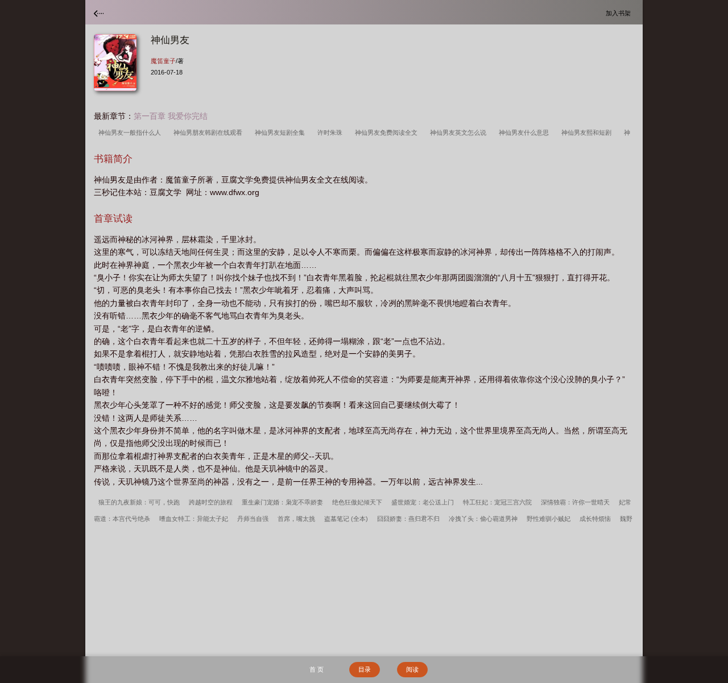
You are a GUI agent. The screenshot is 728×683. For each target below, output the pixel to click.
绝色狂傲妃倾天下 (357, 502)
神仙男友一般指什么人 (131, 132)
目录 (364, 669)
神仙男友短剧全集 (281, 132)
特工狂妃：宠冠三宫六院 (497, 502)
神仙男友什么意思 (525, 132)
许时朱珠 (331, 132)
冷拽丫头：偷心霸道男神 (483, 518)
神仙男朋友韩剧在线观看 (209, 132)
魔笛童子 (163, 60)
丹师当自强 (252, 518)
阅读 (412, 669)
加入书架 (620, 13)
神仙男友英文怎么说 (460, 132)
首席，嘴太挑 (296, 518)
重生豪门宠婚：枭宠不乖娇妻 (282, 502)
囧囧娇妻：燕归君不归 (408, 518)
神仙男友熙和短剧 (588, 132)
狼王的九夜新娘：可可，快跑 (139, 502)
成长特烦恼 (595, 518)
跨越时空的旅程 (211, 502)
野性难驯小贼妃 (548, 518)
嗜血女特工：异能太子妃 (193, 518)
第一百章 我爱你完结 (171, 116)
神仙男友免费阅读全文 (388, 132)
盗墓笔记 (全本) (346, 518)
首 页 (316, 669)
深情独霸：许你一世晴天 (575, 502)
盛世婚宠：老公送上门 (422, 502)
